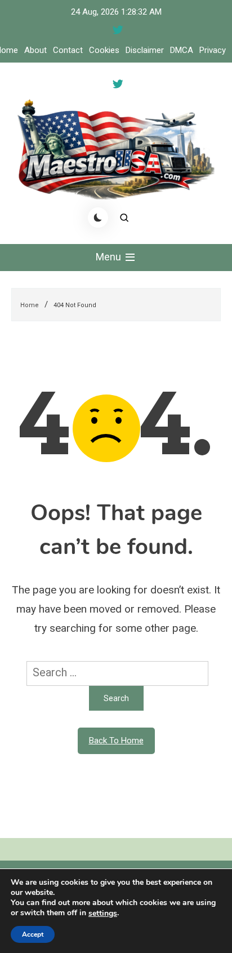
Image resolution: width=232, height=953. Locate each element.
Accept (32, 934)
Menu (109, 257)
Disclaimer (145, 50)
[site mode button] (98, 217)
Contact (68, 50)
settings (102, 913)
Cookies (104, 50)
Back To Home (116, 740)
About (35, 50)
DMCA (181, 50)
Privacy (212, 50)
